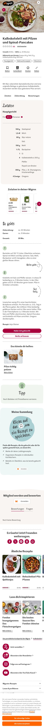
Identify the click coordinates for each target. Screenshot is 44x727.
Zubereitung (20, 95)
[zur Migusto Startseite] (8, 2)
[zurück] (4, 9)
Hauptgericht (8, 61)
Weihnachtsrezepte (23, 61)
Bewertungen (34, 95)
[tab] (22, 683)
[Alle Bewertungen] (7, 46)
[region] (22, 710)
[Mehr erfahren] (13, 369)
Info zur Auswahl (22, 117)
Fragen (29, 508)
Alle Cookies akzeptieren (22, 724)
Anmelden (24, 469)
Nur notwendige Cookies (22, 718)
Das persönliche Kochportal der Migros (16, 638)
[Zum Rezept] (11, 572)
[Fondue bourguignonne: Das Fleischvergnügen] (11, 616)
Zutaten (7, 95)
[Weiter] (39, 204)
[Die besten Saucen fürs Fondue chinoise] (31, 616)
